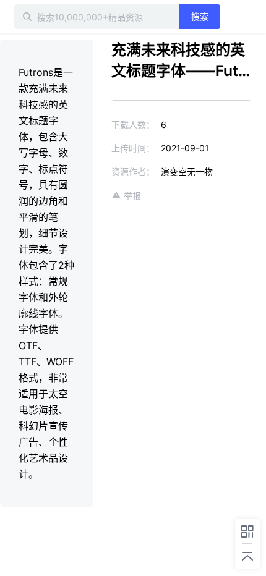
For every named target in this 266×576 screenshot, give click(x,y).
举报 (132, 195)
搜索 (199, 16)
